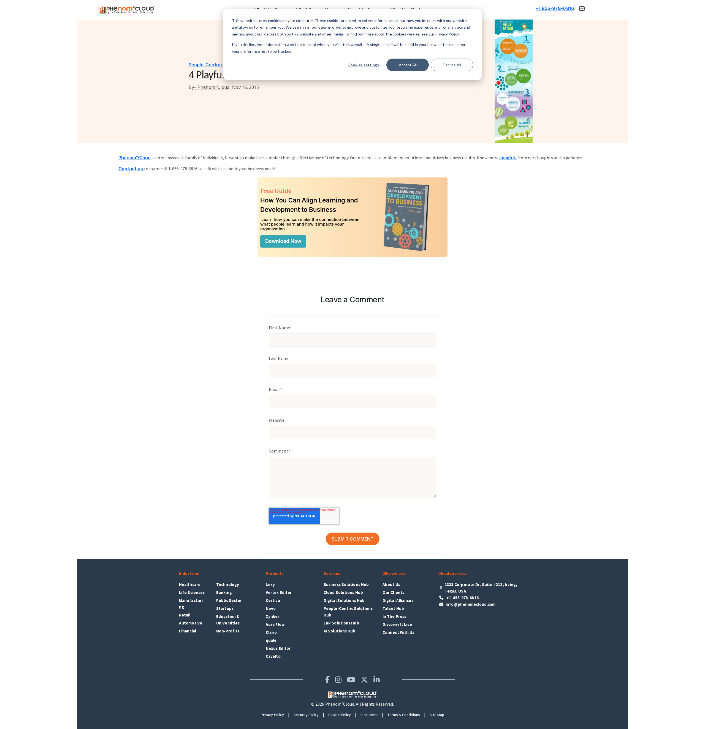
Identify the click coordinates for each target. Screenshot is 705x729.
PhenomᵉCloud (134, 157)
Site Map (437, 714)
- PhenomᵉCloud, (210, 87)
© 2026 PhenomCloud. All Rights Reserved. (352, 704)
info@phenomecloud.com (470, 604)
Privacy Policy (272, 714)
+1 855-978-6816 (555, 8)
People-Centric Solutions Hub (221, 64)
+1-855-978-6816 (462, 597)
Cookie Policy (339, 714)
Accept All (408, 64)
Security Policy (306, 714)
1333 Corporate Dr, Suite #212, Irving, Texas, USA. (481, 588)
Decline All (452, 64)
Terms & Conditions (403, 714)
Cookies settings (363, 64)
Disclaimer (369, 714)
